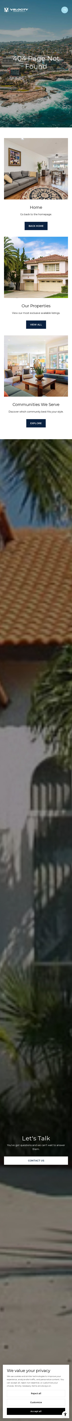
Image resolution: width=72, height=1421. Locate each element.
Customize (36, 1402)
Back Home (36, 225)
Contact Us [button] (36, 1160)
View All (36, 324)
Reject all (36, 1393)
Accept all (36, 1411)
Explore (36, 423)
